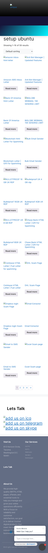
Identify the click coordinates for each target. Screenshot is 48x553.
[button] (7, 28)
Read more (10, 88)
